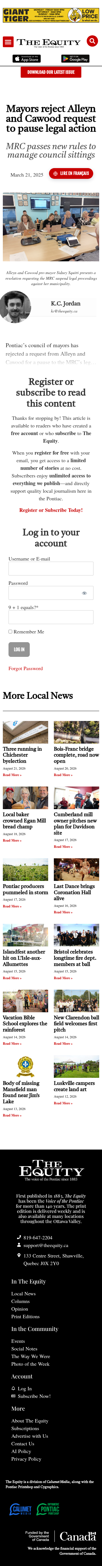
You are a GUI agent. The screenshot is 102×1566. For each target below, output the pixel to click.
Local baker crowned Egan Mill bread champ (24, 820)
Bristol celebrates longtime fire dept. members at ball (75, 958)
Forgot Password (25, 668)
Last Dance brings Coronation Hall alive (74, 892)
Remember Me (28, 631)
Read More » (12, 774)
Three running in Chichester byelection (22, 755)
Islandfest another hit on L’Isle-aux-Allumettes (24, 958)
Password (18, 582)
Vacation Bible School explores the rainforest (25, 1024)
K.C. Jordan (65, 304)
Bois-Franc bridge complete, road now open (76, 755)
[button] (8, 41)
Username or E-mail (29, 558)
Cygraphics (49, 1487)
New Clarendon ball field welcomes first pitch (76, 1024)
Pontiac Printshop (19, 1487)
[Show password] (84, 593)
